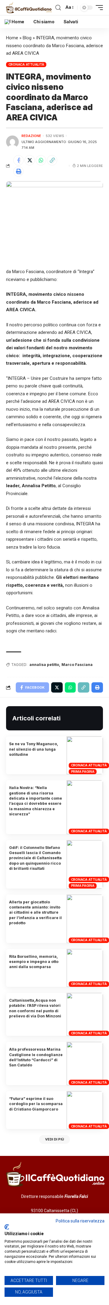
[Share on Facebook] (18, 160)
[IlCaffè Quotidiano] (30, 7)
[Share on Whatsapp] (41, 160)
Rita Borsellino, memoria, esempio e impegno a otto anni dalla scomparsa (33, 961)
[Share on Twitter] (30, 160)
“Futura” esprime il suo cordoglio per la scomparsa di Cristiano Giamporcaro (36, 1103)
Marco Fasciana (77, 664)
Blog (27, 38)
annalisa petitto (44, 664)
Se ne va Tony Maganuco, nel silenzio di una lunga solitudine (33, 749)
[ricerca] (58, 7)
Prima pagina (82, 771)
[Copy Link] (52, 160)
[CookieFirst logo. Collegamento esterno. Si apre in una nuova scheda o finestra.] (7, 1227)
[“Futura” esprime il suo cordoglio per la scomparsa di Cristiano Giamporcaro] (85, 1110)
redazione (31, 136)
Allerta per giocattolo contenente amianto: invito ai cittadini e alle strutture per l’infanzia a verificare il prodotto (35, 912)
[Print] (18, 171)
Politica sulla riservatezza (80, 1221)
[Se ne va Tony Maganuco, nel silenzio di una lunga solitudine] (85, 755)
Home (12, 38)
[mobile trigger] (98, 7)
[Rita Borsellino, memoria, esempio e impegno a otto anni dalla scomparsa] (85, 968)
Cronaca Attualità (26, 64)
